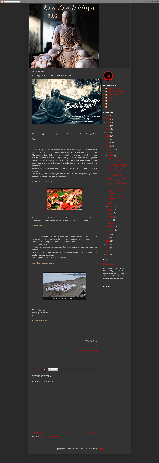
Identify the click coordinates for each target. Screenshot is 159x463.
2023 (108, 126)
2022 (108, 129)
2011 (108, 251)
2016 (108, 234)
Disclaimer (108, 264)
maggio (111, 217)
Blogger (101, 449)
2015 (108, 238)
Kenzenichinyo (113, 95)
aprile (110, 220)
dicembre (112, 149)
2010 (108, 254)
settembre (112, 203)
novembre (112, 152)
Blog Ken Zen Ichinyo (116, 92)
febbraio (111, 227)
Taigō (110, 98)
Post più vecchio (90, 432)
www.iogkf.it (92, 346)
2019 (108, 139)
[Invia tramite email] (49, 369)
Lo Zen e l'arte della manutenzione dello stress (116, 191)
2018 (108, 143)
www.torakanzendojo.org (88, 351)
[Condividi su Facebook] (55, 369)
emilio (110, 107)
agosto (111, 206)
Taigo (110, 101)
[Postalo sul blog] (51, 369)
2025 (108, 119)
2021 (108, 132)
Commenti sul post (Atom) (49, 436)
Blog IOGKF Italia (114, 89)
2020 (108, 136)
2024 (108, 122)
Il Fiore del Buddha (115, 175)
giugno (111, 213)
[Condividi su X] (53, 369)
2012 (108, 248)
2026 (108, 116)
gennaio (111, 230)
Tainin (110, 104)
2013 (108, 244)
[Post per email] (45, 369)
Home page (64, 432)
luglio (110, 210)
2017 (108, 146)
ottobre (111, 156)
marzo (110, 223)
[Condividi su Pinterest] (57, 369)
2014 (108, 241)
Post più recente (38, 432)
